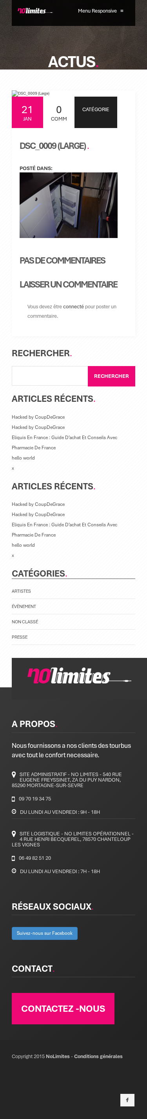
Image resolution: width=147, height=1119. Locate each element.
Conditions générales (98, 1056)
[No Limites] (29, 10)
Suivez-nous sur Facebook (45, 933)
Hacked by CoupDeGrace (38, 417)
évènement (24, 606)
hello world (23, 457)
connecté (73, 306)
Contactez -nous (63, 1008)
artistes (21, 591)
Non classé (25, 622)
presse (19, 637)
